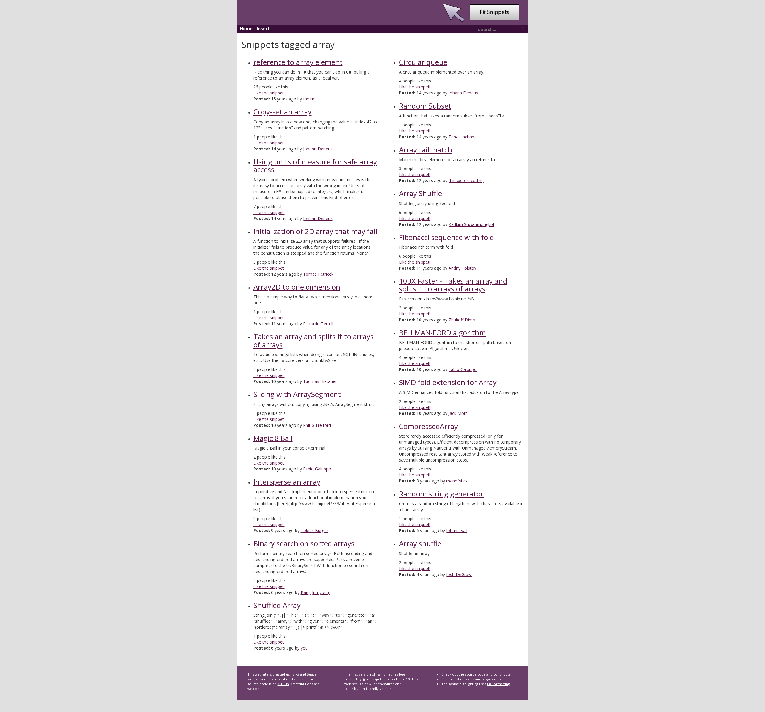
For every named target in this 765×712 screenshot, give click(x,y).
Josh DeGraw (459, 574)
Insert (263, 28)
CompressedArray (428, 426)
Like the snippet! (269, 93)
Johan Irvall (456, 530)
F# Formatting (498, 684)
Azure (296, 679)
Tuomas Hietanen (320, 381)
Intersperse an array (286, 482)
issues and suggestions (483, 679)
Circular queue (423, 62)
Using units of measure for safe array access (315, 165)
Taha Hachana (463, 137)
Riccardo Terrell (318, 323)
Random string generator (441, 494)
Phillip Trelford (317, 425)
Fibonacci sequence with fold (446, 237)
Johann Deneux (318, 149)
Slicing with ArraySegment (297, 394)
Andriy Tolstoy (462, 268)
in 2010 (404, 679)
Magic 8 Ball (273, 438)
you (304, 648)
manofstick (457, 481)
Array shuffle (420, 543)
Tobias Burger (314, 530)
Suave (312, 674)
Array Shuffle (420, 193)
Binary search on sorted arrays (303, 543)
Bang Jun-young (316, 592)
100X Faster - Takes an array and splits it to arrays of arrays (453, 285)
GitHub (283, 684)
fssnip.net (384, 674)
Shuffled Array (277, 605)
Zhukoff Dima (462, 320)
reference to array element (298, 62)
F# (297, 674)
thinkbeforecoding (466, 180)
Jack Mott (458, 413)
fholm (308, 99)
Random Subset (425, 106)
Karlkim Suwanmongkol (471, 224)
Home (246, 28)
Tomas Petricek (318, 274)
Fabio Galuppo (317, 469)
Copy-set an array (282, 112)
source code (475, 674)
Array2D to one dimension (296, 287)
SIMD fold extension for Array (448, 382)
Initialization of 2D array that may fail (315, 231)
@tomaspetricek (375, 679)
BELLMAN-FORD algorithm (442, 332)
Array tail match (425, 150)
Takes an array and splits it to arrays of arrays (313, 340)
